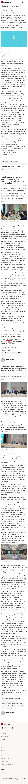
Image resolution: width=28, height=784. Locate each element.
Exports (14, 705)
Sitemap (3, 772)
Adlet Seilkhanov (10, 359)
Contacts (3, 775)
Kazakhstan (4, 736)
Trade (9, 705)
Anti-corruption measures (7, 764)
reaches (12, 692)
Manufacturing (21, 705)
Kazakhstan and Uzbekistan (7, 698)
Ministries (18, 166)
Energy (3, 708)
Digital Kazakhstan (6, 161)
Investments (15, 703)
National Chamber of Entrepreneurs (9, 164)
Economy (3, 742)
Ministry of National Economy (8, 166)
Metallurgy (4, 705)
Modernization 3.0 (22, 164)
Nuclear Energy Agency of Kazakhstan (10, 347)
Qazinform (4, 198)
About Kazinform (5, 758)
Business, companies (6, 350)
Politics (3, 739)
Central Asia (9, 708)
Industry (20, 352)
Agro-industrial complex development (10, 169)
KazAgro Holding (15, 161)
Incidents (3, 750)
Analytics (3, 745)
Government (4, 355)
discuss (10, 341)
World (2, 747)
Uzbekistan (17, 698)
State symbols (4, 761)
